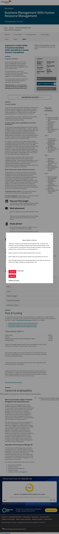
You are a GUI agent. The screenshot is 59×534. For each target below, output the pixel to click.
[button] (51, 234)
